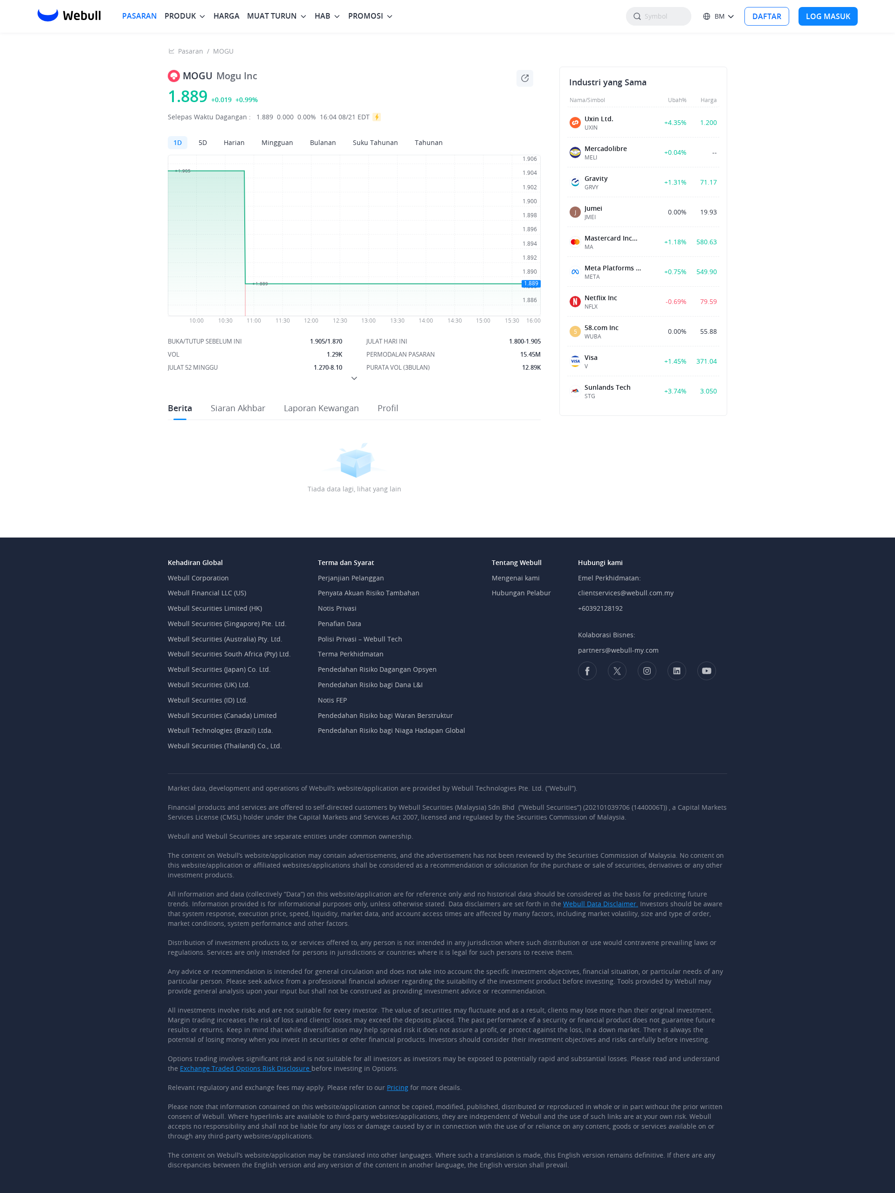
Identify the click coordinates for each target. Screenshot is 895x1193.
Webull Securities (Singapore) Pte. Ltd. (227, 623)
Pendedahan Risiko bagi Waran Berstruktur (385, 715)
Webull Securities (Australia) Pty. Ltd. (225, 638)
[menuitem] (139, 16)
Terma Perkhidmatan (351, 653)
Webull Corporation (198, 577)
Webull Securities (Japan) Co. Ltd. (219, 669)
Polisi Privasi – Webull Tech (360, 638)
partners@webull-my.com (618, 650)
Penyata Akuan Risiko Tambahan (369, 592)
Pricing (397, 1087)
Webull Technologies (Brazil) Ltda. (220, 730)
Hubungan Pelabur (521, 592)
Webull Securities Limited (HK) (215, 608)
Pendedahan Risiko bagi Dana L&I (370, 684)
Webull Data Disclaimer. (600, 903)
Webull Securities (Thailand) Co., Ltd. (225, 745)
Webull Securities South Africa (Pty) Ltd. (229, 653)
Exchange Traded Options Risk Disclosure (245, 1068)
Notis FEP (332, 700)
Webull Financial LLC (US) (207, 592)
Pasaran (190, 51)
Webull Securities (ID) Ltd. (208, 700)
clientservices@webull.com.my (626, 592)
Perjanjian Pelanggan (351, 577)
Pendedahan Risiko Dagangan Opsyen (377, 669)
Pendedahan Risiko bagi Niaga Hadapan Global (391, 730)
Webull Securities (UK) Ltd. (209, 684)
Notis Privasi (337, 608)
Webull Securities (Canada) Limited (222, 715)
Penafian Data (339, 623)
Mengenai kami (516, 577)
